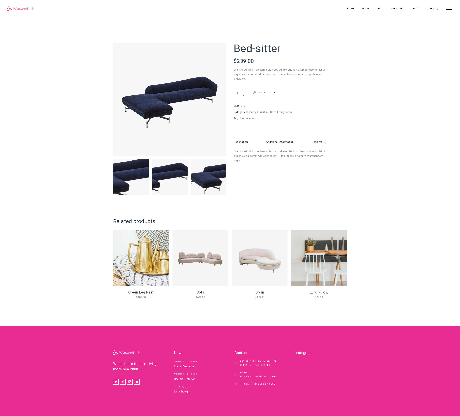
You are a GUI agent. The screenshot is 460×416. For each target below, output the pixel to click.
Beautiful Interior (184, 379)
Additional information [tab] (280, 142)
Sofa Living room (281, 112)
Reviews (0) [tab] (319, 142)
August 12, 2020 (185, 361)
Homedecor (247, 118)
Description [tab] (241, 142)
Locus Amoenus (184, 366)
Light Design (182, 392)
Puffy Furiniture (259, 112)
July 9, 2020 (183, 386)
